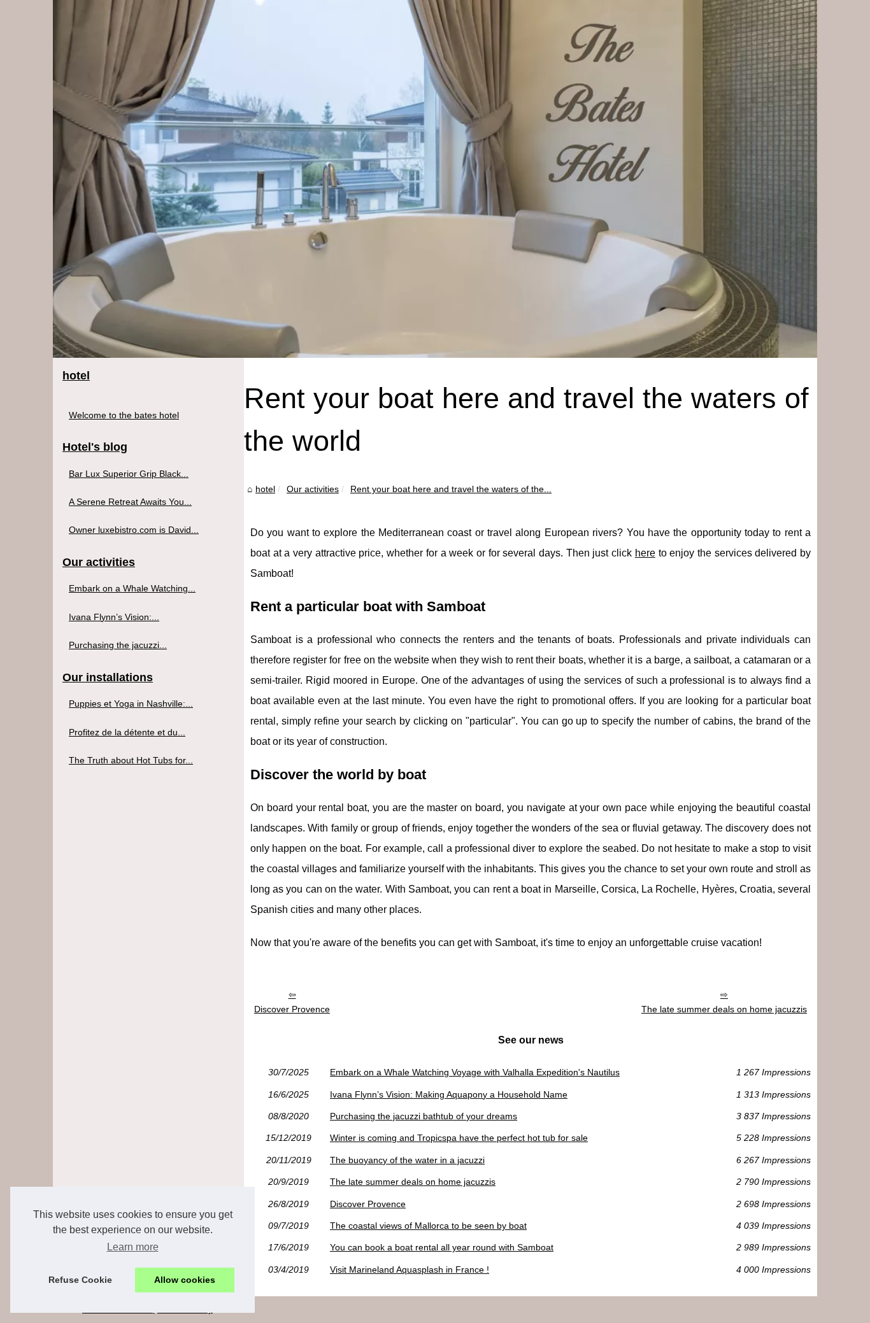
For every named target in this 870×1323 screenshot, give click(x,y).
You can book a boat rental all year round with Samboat (441, 1247)
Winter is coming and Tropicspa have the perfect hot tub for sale (459, 1137)
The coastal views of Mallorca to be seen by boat (428, 1225)
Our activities (313, 489)
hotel (265, 489)
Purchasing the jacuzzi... (118, 645)
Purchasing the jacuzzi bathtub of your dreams (423, 1116)
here (645, 553)
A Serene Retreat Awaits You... (130, 502)
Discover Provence (292, 1009)
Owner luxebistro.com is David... (134, 530)
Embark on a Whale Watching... (132, 588)
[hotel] (435, 179)
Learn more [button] (133, 1247)
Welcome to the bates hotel (124, 415)
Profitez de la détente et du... (127, 732)
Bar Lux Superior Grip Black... (129, 474)
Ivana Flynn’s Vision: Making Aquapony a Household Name (448, 1094)
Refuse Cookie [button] (80, 1280)
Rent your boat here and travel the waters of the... (451, 489)
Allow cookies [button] (184, 1280)
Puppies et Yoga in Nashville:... (131, 703)
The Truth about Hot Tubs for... (131, 760)
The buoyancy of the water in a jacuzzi (407, 1160)
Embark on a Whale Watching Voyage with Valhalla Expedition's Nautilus (475, 1072)
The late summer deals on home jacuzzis (724, 1009)
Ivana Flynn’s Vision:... (114, 617)
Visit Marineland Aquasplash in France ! (409, 1269)
